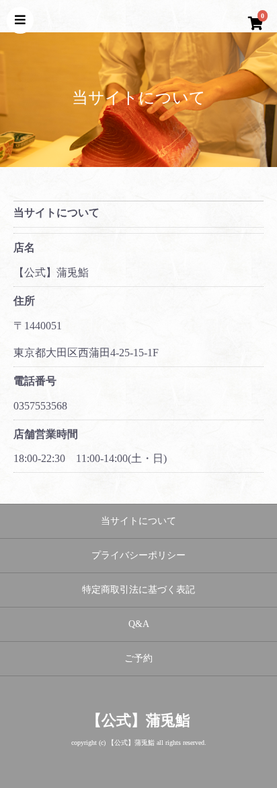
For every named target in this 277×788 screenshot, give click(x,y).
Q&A (138, 624)
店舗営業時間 (45, 434)
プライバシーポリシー (138, 555)
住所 (24, 300)
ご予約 (138, 658)
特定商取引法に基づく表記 (138, 590)
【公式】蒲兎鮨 (138, 720)
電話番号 (34, 381)
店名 (24, 247)
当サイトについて (138, 521)
